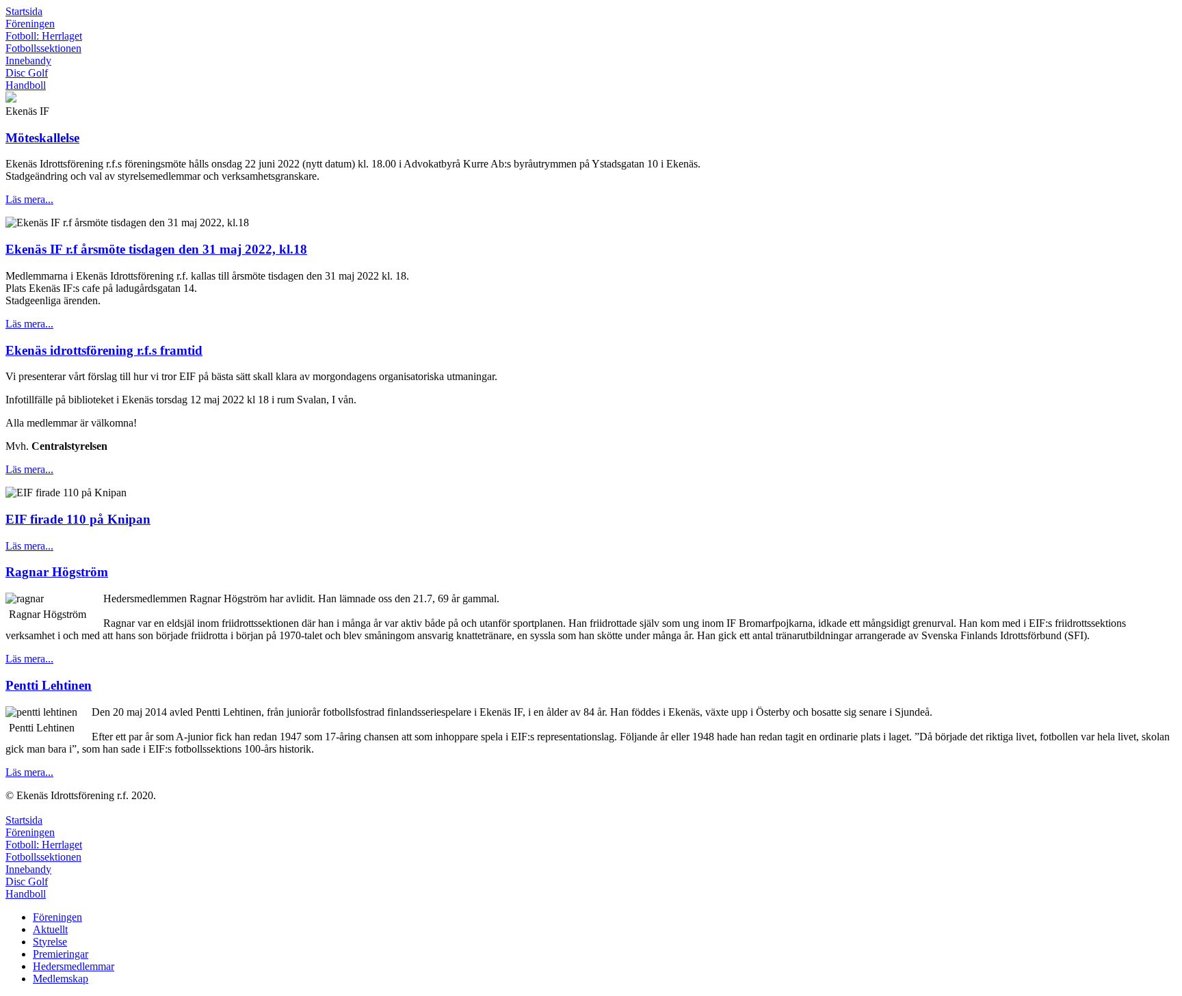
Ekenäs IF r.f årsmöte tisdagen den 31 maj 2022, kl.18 (156, 249)
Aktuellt (50, 929)
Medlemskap (60, 978)
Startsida (23, 11)
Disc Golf (26, 73)
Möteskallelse (42, 138)
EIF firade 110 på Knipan (77, 519)
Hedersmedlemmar (73, 966)
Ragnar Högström (56, 572)
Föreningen (30, 23)
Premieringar (60, 954)
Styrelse (50, 941)
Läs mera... (29, 199)
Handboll (25, 85)
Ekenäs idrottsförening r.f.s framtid (103, 350)
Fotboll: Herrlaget (43, 36)
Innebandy (28, 60)
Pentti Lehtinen (48, 685)
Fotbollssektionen (43, 48)
